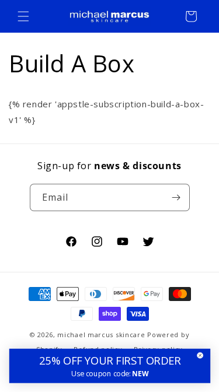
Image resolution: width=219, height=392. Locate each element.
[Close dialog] (200, 355)
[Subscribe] (176, 197)
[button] (23, 16)
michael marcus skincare (101, 334)
